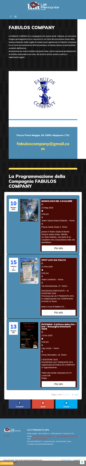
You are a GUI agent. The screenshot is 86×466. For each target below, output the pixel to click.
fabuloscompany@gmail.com (43, 146)
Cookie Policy (77, 460)
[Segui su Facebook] (5, 436)
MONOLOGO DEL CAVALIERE (56, 201)
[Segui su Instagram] (8, 436)
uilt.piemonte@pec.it (39, 439)
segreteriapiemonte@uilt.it (67, 436)
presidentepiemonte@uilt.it (43, 436)
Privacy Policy (66, 460)
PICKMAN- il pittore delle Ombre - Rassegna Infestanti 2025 (58, 326)
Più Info (58, 248)
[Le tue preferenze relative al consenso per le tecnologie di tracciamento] (82, 462)
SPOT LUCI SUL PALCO (53, 260)
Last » (76, 395)
